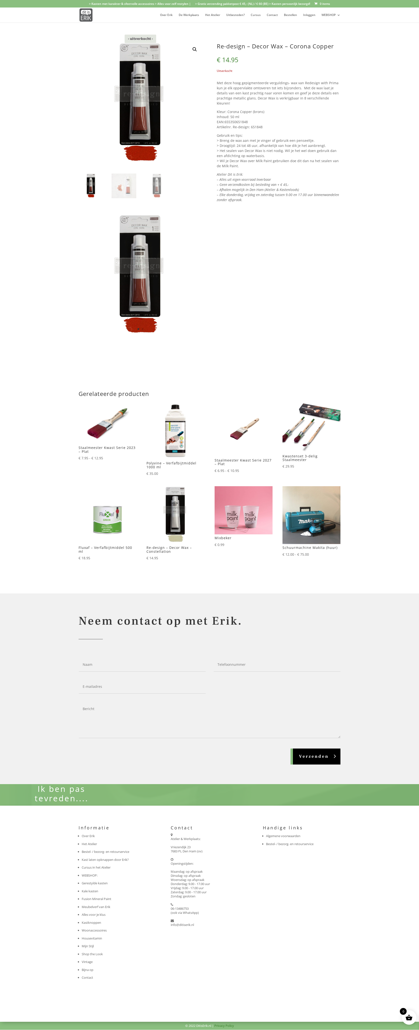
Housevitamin (92, 938)
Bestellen (290, 15)
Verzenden (314, 756)
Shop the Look (92, 954)
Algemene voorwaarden (283, 836)
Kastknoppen (91, 922)
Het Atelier (212, 15)
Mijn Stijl (88, 946)
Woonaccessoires (94, 930)
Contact (272, 15)
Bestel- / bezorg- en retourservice (105, 851)
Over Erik (166, 15)
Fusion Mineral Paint (96, 899)
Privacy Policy (224, 1025)
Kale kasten (90, 891)
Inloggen (309, 15)
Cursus (256, 15)
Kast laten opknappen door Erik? (105, 859)
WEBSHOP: (89, 875)
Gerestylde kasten (95, 883)
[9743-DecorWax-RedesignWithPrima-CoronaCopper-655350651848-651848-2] (140, 336)
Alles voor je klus (93, 914)
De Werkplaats (189, 15)
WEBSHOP (329, 15)
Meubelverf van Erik (96, 907)
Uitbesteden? (235, 15)
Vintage (87, 962)
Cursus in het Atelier (96, 867)
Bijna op (87, 970)
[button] (194, 49)
